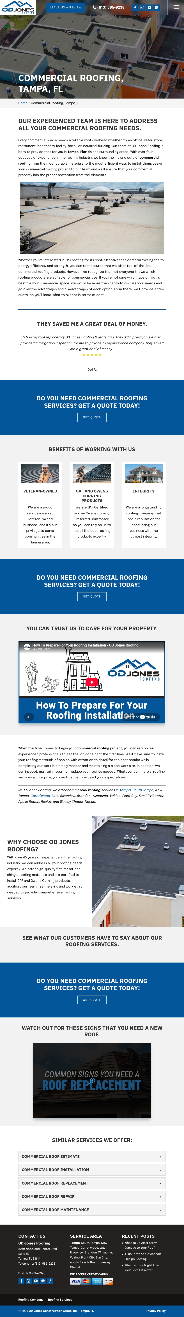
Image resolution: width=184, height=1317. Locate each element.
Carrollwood (40, 796)
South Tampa (143, 790)
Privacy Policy (156, 1311)
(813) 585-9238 (110, 8)
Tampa (125, 790)
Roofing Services (60, 1299)
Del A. (92, 369)
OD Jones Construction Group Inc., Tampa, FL (61, 1311)
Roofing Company (30, 1299)
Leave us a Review (66, 7)
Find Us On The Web (31, 1273)
